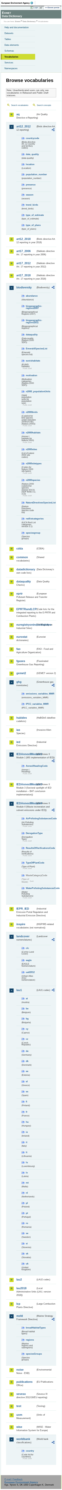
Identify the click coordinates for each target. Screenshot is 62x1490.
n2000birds (31, 412)
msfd (19, 1315)
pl (27, 1203)
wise (19, 1426)
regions (30, 1340)
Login (36, 7)
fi (26, 1101)
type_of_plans (31, 225)
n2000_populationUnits (31, 391)
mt (27, 1182)
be (27, 1008)
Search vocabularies (19, 105)
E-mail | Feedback (13, 1479)
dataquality (31, 334)
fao (18, 648)
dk (27, 1061)
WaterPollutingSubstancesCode (31, 888)
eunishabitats (31, 360)
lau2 (19, 1279)
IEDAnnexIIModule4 (26, 803)
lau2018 (21, 1288)
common (22, 557)
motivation (31, 375)
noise (20, 1369)
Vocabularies (11, 56)
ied (18, 742)
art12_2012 (23, 126)
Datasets (8, 33)
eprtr (19, 593)
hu (27, 1122)
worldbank (23, 1439)
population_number (31, 174)
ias (18, 729)
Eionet (17, 21)
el (27, 1081)
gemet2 (21, 673)
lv (27, 1172)
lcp (18, 1303)
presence (30, 184)
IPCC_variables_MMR (31, 704)
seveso (21, 1393)
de (27, 1051)
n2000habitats (31, 432)
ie (27, 1132)
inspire (20, 924)
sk (27, 1253)
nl (27, 1193)
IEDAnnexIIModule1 (26, 754)
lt (26, 1152)
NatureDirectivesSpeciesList (31, 502)
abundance (31, 296)
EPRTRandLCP (26, 609)
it (26, 1142)
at (27, 998)
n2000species (31, 480)
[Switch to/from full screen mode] (42, 7)
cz (27, 1039)
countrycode (31, 138)
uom (19, 1414)
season (29, 194)
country (30, 1451)
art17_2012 (23, 263)
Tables (7, 39)
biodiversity (24, 287)
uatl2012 (30, 972)
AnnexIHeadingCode (31, 766)
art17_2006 (23, 251)
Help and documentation (16, 27)
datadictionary (25, 569)
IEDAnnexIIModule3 (26, 784)
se (27, 1233)
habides (21, 717)
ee (27, 1071)
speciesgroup (31, 533)
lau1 (19, 990)
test (18, 1406)
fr (26, 1112)
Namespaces (11, 68)
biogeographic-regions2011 (31, 321)
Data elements (11, 45)
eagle (29, 960)
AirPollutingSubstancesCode (31, 818)
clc (27, 948)
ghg (19, 681)
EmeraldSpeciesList (31, 348)
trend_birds (31, 205)
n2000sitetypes (31, 463)
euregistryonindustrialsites (26, 624)
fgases (20, 661)
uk (27, 1263)
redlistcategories (31, 518)
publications (24, 1381)
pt (27, 1213)
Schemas (9, 51)
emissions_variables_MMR (31, 693)
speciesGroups (31, 1354)
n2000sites (31, 449)
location (30, 164)
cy (27, 1029)
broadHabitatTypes (31, 1327)
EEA (18, 3)
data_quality (31, 154)
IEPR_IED (22, 908)
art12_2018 (23, 239)
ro (27, 1223)
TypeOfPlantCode (31, 862)
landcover (22, 936)
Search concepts (44, 105)
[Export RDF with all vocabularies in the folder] (53, 130)
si (27, 1243)
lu (27, 1162)
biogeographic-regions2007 (31, 307)
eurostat (21, 636)
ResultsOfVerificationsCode (31, 848)
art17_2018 (23, 275)
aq (18, 114)
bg (27, 1018)
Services (8, 62)
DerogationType (31, 833)
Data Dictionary (29, 21)
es (27, 1091)
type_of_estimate (31, 215)
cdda (19, 548)
